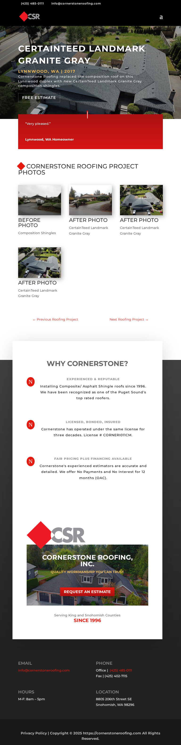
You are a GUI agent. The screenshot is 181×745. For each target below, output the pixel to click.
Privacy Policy (34, 733)
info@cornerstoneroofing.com (44, 670)
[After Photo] (90, 215)
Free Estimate (39, 97)
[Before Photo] (39, 215)
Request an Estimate (87, 592)
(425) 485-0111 (32, 3)
